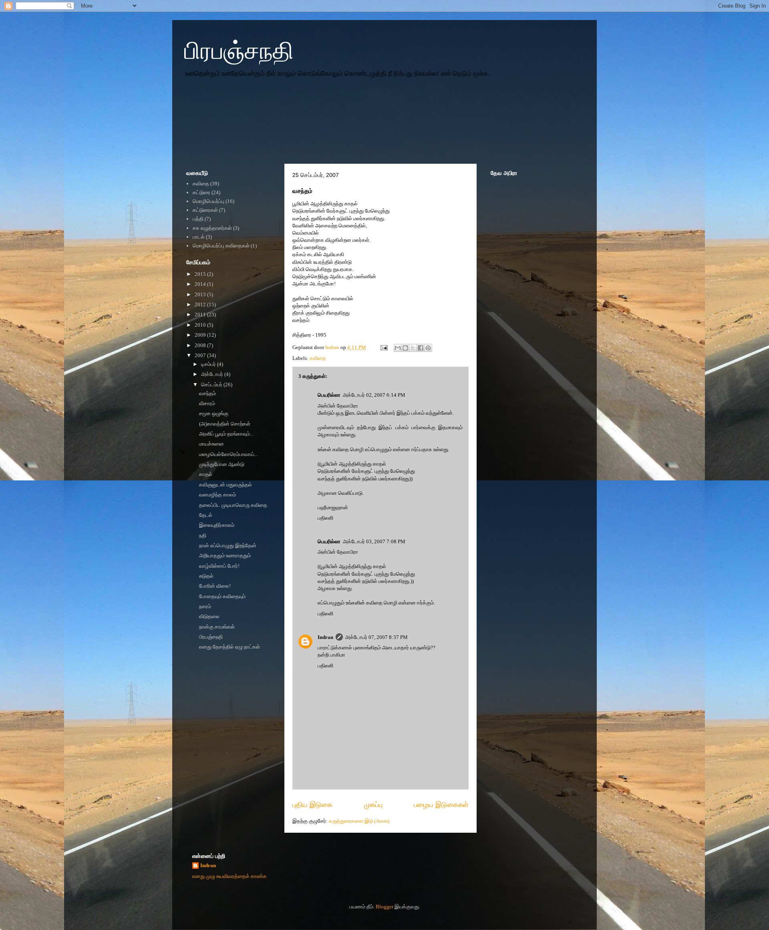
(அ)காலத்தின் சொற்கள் (224, 424)
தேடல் (205, 515)
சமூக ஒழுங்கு (213, 413)
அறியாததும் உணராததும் (225, 555)
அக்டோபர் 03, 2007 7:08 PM (374, 541)
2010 (201, 325)
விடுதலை (209, 616)
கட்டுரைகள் (205, 210)
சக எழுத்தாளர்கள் (212, 228)
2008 (201, 345)
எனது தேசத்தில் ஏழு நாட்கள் (229, 647)
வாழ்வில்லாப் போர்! (219, 566)
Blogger (384, 907)
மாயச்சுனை (211, 444)
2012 (201, 304)
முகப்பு (373, 805)
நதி (202, 535)
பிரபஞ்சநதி (239, 50)
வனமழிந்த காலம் (217, 495)
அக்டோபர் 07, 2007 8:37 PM (376, 637)
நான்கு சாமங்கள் (217, 627)
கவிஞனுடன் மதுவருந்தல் (225, 485)
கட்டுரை (201, 192)
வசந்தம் (207, 393)
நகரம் (205, 606)
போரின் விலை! (215, 586)
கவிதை (318, 358)
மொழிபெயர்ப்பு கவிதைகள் (221, 246)
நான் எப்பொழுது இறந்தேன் (227, 545)
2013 (201, 294)
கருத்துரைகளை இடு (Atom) (359, 821)
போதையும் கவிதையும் (222, 596)
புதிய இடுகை (312, 805)
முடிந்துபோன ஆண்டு (221, 464)
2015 (201, 274)
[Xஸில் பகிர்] (413, 348)
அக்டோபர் (212, 374)
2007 (201, 355)
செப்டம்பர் (212, 385)
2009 (201, 335)
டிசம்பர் (209, 364)
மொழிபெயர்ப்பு (208, 201)
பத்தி (198, 219)
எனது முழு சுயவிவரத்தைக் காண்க (229, 876)
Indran (325, 637)
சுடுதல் (206, 576)
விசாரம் (207, 403)
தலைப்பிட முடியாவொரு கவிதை (233, 505)
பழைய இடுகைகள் (441, 805)
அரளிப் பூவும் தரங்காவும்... (226, 434)
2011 (201, 314)
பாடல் (199, 237)
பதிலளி (325, 518)
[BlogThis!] (405, 348)
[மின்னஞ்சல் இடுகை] (383, 347)
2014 (201, 284)
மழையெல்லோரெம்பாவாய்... (228, 454)
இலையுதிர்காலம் (216, 525)
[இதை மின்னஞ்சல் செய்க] (398, 348)
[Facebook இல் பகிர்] (421, 348)
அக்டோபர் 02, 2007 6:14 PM (374, 395)
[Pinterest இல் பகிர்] (428, 348)
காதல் (205, 474)
